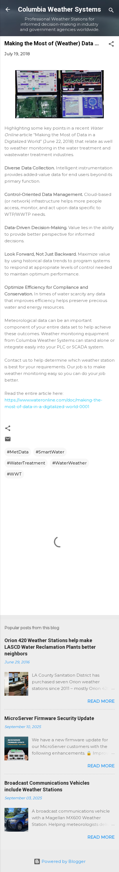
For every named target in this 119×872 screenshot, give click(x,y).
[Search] (111, 11)
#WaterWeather (69, 463)
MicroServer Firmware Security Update (49, 718)
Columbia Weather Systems (59, 9)
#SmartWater (50, 452)
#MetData (18, 452)
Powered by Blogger (63, 861)
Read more (101, 701)
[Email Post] (7, 440)
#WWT (14, 474)
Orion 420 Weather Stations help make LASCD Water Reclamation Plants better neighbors (50, 646)
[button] (111, 45)
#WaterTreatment (26, 463)
